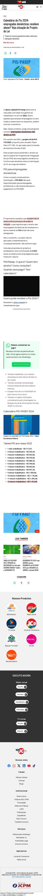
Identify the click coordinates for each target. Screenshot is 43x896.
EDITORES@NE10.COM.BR (21, 877)
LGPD (22, 809)
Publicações (21, 812)
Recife (22, 687)
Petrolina (22, 709)
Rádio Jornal (21, 859)
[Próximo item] (37, 523)
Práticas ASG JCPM (21, 799)
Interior (21, 731)
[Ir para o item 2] (5, 523)
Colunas (21, 780)
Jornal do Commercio (21, 856)
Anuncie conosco (21, 844)
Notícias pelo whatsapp (21, 834)
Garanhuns (21, 702)
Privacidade (21, 803)
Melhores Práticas (21, 806)
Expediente (21, 815)
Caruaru (21, 694)
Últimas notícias (21, 777)
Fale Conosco (21, 819)
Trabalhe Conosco (21, 822)
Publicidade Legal (21, 841)
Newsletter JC (21, 837)
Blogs (21, 784)
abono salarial (19, 302)
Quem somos (21, 796)
